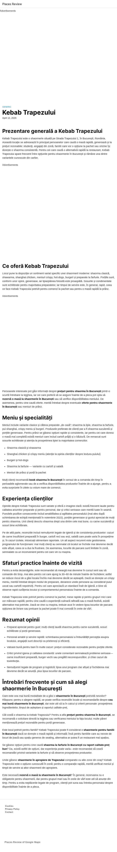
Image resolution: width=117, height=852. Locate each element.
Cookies (9, 806)
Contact (9, 812)
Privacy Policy (12, 809)
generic (6, 107)
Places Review (12, 4)
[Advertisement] (58, 56)
